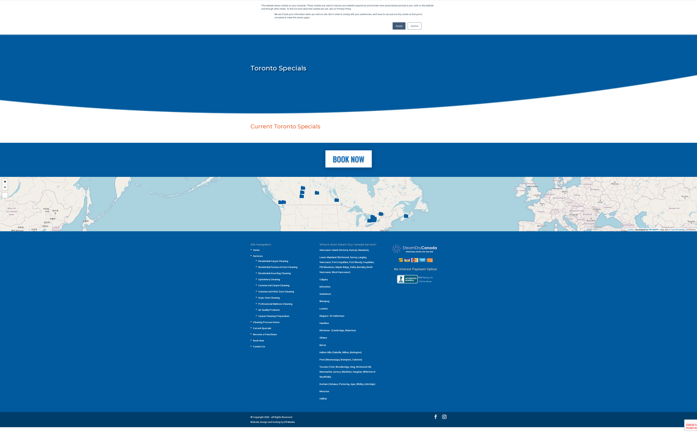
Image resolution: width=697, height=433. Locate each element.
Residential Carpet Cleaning (273, 261)
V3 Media (289, 422)
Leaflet (631, 229)
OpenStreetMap (678, 229)
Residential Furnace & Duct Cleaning (277, 267)
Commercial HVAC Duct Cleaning (276, 291)
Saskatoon (325, 294)
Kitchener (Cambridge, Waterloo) (337, 330)
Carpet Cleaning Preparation (273, 316)
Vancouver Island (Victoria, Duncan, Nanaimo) (343, 250)
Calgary (323, 279)
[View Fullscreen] (5, 195)
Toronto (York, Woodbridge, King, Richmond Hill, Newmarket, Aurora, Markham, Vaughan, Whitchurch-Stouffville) (347, 372)
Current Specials (262, 328)
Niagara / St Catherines (331, 316)
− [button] (5, 187)
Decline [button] (414, 25)
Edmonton (324, 286)
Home (256, 250)
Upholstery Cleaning (269, 279)
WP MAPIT (654, 229)
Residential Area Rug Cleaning (274, 273)
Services (258, 256)
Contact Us (259, 346)
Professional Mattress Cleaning (275, 304)
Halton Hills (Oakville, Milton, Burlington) (340, 352)
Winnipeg (324, 301)
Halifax (323, 398)
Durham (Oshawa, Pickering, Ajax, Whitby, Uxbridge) (347, 384)
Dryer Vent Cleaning (269, 297)
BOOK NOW (348, 158)
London (323, 308)
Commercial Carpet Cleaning (274, 285)
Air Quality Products (269, 310)
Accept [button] (399, 25)
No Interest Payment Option (415, 269)
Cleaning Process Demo (266, 322)
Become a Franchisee (265, 334)
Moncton (324, 391)
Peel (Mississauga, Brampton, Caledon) (340, 359)
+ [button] (5, 181)
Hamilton (324, 323)
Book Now (258, 340)
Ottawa (323, 337)
